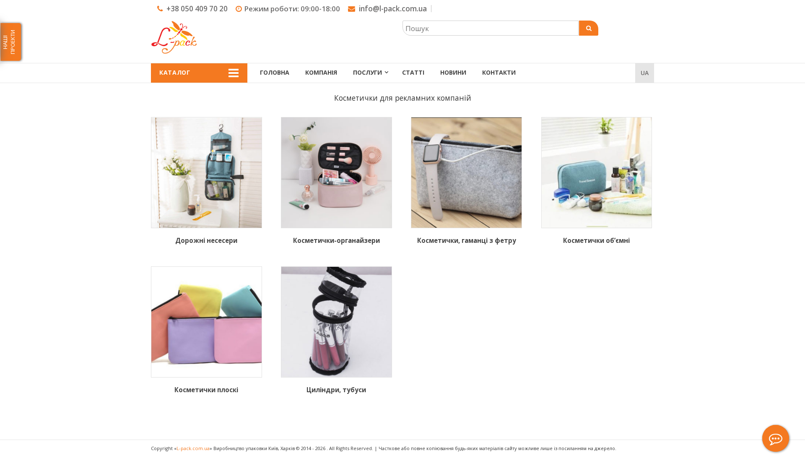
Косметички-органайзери (336, 240)
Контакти (499, 72)
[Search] (588, 28)
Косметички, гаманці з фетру (466, 240)
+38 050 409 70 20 (197, 8)
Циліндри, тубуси (336, 389)
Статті (413, 72)
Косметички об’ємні (596, 240)
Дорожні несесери (206, 240)
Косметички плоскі (206, 389)
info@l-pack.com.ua (393, 8)
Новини (453, 72)
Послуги (367, 72)
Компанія (321, 72)
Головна (274, 72)
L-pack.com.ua (193, 448)
